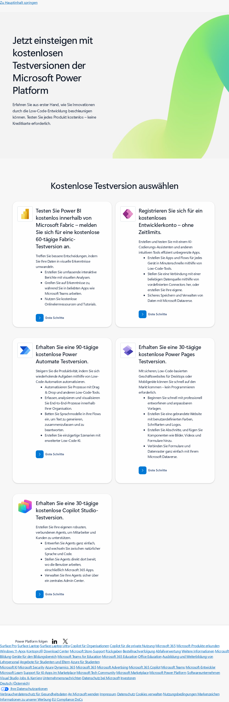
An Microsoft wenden (83, 694)
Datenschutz (126, 694)
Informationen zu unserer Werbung (25, 699)
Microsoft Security (31, 667)
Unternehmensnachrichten (62, 677)
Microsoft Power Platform (167, 672)
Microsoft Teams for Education (79, 656)
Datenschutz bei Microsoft (101, 677)
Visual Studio (9, 677)
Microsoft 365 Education (119, 656)
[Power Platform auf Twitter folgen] (65, 641)
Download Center (56, 651)
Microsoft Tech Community (95, 672)
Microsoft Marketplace (132, 672)
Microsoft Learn (11, 672)
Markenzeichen (208, 694)
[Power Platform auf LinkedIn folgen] (54, 641)
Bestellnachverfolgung (139, 651)
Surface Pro (8, 645)
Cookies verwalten (149, 694)
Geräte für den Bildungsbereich (34, 656)
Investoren (128, 677)
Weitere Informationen (198, 651)
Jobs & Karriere (30, 677)
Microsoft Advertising (112, 667)
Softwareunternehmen (203, 672)
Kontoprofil (34, 651)
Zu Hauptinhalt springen (19, 2)
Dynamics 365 (64, 667)
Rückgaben (114, 651)
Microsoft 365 (86, 667)
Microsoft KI (8, 667)
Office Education (149, 656)
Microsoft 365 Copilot (144, 667)
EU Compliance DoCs (67, 699)
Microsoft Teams (173, 667)
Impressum (108, 694)
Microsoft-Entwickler (200, 667)
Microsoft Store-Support (87, 651)
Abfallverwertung (168, 651)
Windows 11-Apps (13, 651)
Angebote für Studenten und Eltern (45, 661)
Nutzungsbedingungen (180, 694)
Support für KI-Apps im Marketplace (49, 672)
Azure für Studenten (85, 661)
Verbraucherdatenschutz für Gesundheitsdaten (33, 694)
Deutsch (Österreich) (15, 683)
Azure (49, 667)
